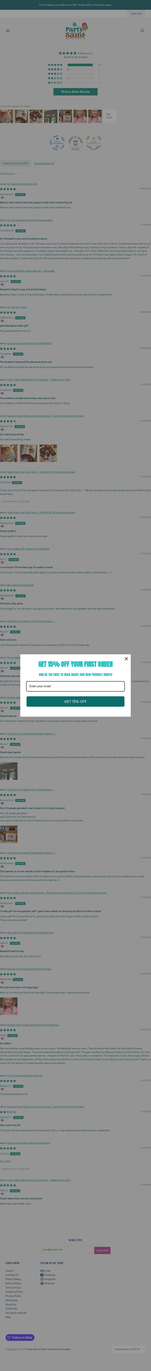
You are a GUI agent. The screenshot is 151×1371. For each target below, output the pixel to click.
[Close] (126, 658)
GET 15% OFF (75, 701)
